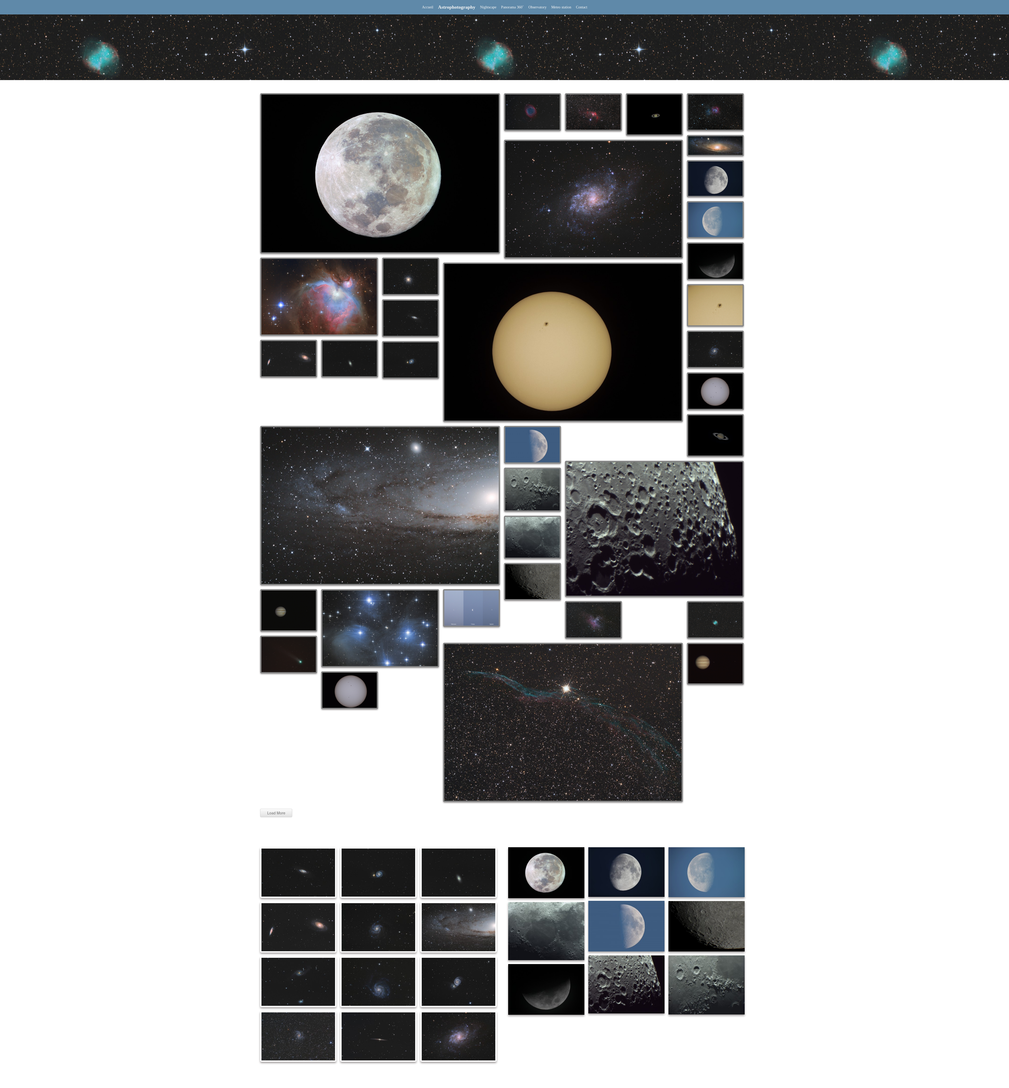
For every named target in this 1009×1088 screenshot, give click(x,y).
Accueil (427, 7)
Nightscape (488, 7)
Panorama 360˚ (512, 7)
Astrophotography (456, 7)
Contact (581, 7)
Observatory (537, 7)
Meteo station (561, 7)
